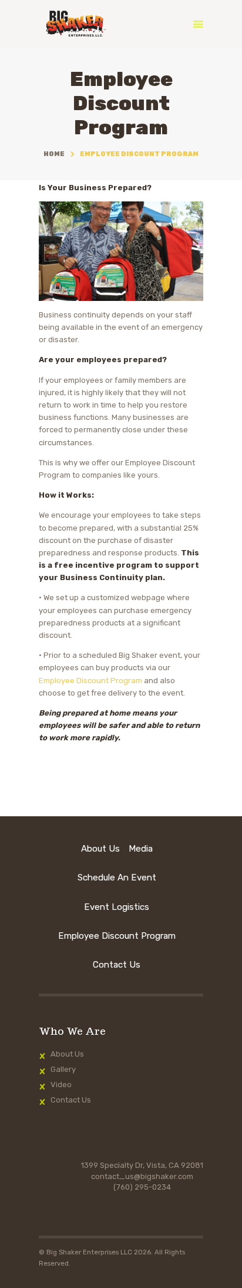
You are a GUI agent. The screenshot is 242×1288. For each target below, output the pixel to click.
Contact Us (71, 1099)
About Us (67, 1053)
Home (54, 154)
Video (61, 1084)
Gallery (63, 1069)
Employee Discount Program (90, 680)
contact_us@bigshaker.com (142, 1176)
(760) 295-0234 (142, 1187)
